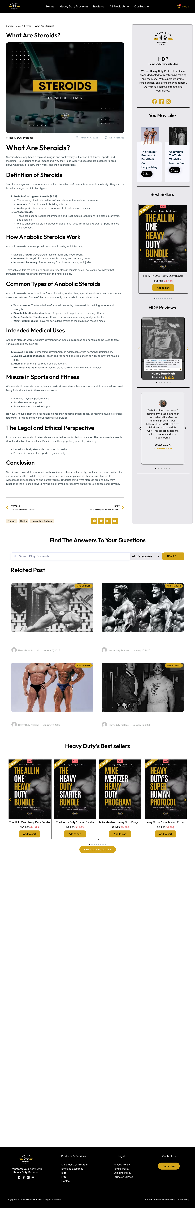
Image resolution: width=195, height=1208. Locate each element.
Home (18, 26)
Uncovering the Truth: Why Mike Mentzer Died (138, 717)
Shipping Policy (122, 1172)
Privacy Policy (121, 1164)
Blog (64, 1172)
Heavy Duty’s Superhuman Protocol (166, 822)
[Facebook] (19, 1177)
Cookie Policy (182, 1199)
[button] (127, 6)
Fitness (27, 26)
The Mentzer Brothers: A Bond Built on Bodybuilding (149, 159)
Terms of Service (123, 1176)
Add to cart (163, 287)
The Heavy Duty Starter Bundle (75, 822)
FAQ (63, 1176)
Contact (65, 1180)
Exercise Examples (72, 1168)
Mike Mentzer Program (74, 1164)
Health (23, 521)
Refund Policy (121, 1168)
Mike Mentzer (146, 174)
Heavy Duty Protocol (42, 521)
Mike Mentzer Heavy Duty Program (120, 822)
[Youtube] (33, 1177)
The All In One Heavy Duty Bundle (163, 276)
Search (172, 556)
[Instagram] (28, 1177)
